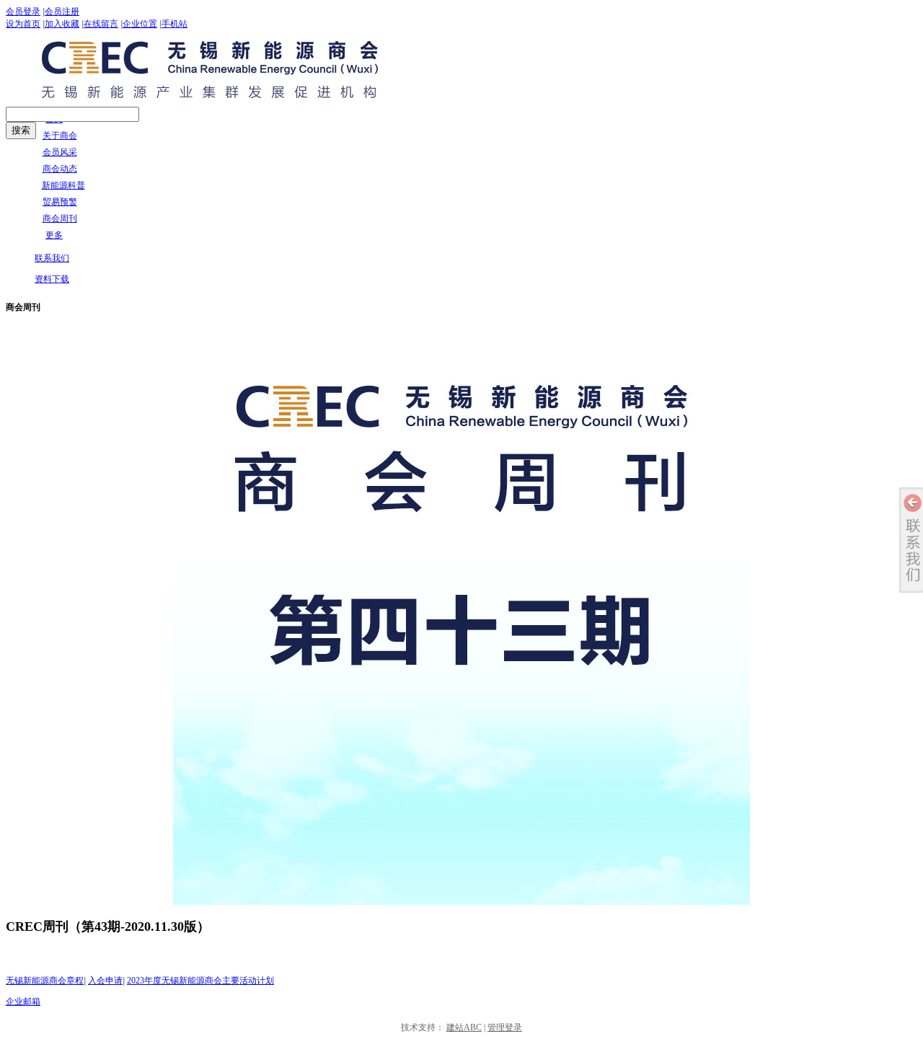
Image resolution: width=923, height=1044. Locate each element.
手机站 (174, 24)
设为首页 (23, 24)
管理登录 (504, 1027)
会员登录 (23, 11)
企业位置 (140, 24)
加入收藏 (62, 24)
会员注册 (62, 11)
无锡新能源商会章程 (45, 981)
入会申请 (105, 981)
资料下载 (52, 279)
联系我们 (52, 258)
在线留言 (101, 24)
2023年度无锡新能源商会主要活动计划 (200, 981)
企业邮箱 (23, 1001)
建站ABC (464, 1027)
